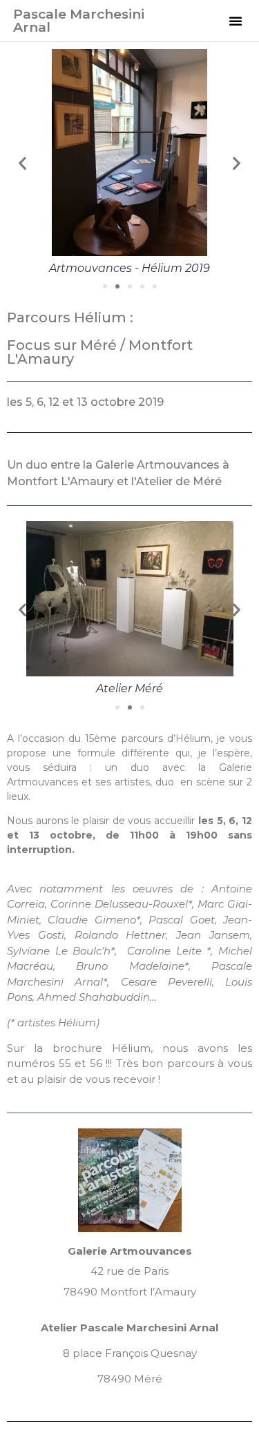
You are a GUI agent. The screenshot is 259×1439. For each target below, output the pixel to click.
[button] (235, 20)
